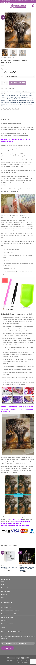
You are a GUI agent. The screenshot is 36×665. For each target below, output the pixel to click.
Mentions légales (6, 607)
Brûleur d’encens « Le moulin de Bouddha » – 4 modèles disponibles (26, 568)
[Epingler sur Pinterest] (14, 109)
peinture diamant (23, 102)
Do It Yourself (17, 97)
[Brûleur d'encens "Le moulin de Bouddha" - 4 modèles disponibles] (27, 556)
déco (28, 93)
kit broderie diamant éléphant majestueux (16, 100)
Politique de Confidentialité (9, 614)
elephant (21, 91)
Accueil (3, 57)
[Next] (31, 30)
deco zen (11, 57)
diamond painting (26, 95)
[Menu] (2, 6)
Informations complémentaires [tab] (11, 123)
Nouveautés (4, 588)
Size (2, 76)
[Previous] (4, 30)
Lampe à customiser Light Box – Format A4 (9, 567)
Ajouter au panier (18, 83)
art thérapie (24, 93)
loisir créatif (4, 102)
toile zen (25, 105)
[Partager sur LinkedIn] (17, 109)
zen (28, 105)
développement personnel (15, 95)
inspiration (9, 99)
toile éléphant (19, 105)
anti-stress (9, 93)
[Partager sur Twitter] (8, 109)
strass (28, 102)
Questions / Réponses (7, 617)
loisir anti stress (30, 100)
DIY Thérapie (10, 97)
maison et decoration (29, 91)
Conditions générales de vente (10, 610)
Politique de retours (7, 623)
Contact (3, 627)
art (13, 93)
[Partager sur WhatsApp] (2, 109)
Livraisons (4, 620)
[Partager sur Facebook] (5, 109)
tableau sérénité (5, 105)
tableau (13, 104)
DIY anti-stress (5, 591)
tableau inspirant (28, 104)
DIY (31, 95)
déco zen (32, 93)
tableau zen (12, 105)
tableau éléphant (19, 104)
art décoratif (18, 93)
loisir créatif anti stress (12, 102)
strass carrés (7, 104)
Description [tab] (5, 119)
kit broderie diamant (18, 99)
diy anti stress (15, 91)
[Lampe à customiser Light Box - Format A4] (9, 556)
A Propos (4, 594)
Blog (2, 597)
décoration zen (4, 95)
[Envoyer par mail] (11, 109)
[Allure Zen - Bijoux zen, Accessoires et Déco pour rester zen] (18, 6)
